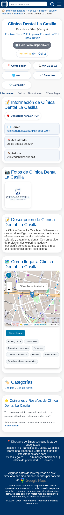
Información (7, 93)
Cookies (47, 460)
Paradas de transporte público (22, 361)
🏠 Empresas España (13, 10)
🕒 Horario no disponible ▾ (32, 45)
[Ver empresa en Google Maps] (33, 479)
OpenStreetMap (40, 324)
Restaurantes (51, 354)
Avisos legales (14, 457)
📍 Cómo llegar (16, 65)
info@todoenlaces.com (32, 454)
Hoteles (35, 354)
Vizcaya (32, 10)
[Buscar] (52, 4)
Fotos (21, 93)
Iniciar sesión (11, 425)
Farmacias (38, 348)
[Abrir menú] (59, 4)
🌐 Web (16, 75)
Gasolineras (31, 341)
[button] (32, 294)
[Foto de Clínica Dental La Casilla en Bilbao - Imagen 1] (17, 195)
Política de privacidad (25, 460)
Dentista (18, 13)
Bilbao (42, 10)
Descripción (35, 93)
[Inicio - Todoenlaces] (4, 4)
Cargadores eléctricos (18, 348)
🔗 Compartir (17, 84)
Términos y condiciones (42, 457)
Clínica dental (25, 387)
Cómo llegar (53, 93)
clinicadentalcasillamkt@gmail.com (28, 130)
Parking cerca (14, 341)
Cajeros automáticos (17, 354)
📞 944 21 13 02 (47, 65)
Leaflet (25, 324)
